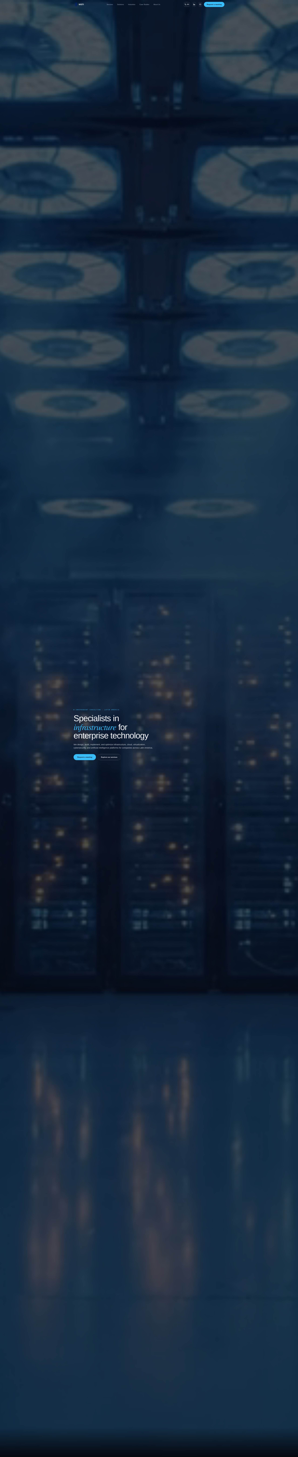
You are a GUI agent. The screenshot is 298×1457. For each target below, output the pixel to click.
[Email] (200, 4)
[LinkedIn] (194, 4)
